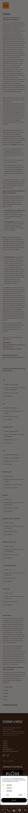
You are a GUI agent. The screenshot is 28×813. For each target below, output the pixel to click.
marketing (9, 790)
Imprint (5, 741)
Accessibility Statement (10, 751)
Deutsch (5, 761)
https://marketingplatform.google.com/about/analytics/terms (14, 345)
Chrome (6, 693)
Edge (5, 699)
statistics (9, 788)
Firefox (6, 690)
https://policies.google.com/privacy (12, 348)
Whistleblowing (7, 749)
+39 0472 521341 (7, 733)
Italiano (11, 761)
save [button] (7, 795)
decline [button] (20, 795)
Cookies (5, 745)
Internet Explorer (8, 687)
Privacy (5, 743)
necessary (9, 785)
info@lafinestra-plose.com (10, 735)
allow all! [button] (14, 800)
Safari (5, 696)
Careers (5, 747)
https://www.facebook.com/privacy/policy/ (14, 358)
